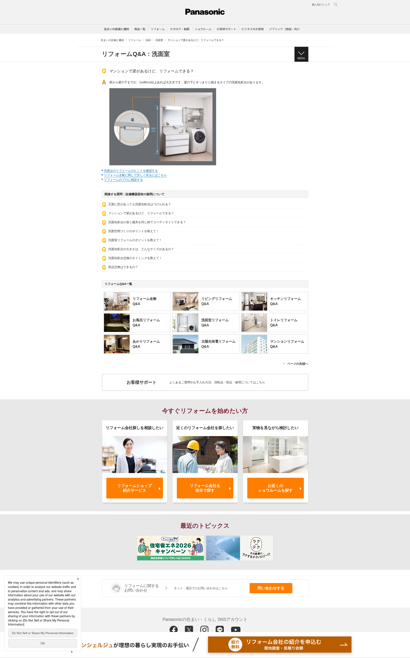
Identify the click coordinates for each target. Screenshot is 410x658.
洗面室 (159, 40)
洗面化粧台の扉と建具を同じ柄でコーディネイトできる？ (147, 222)
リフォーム (134, 40)
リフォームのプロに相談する (123, 179)
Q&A (148, 40)
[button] (139, 29)
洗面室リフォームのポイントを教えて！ (135, 240)
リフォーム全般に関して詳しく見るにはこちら (135, 175)
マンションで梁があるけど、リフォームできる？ (141, 213)
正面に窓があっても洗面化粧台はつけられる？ (139, 204)
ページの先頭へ (297, 363)
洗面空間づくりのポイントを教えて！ (133, 231)
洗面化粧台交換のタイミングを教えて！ (135, 258)
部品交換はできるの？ (123, 267)
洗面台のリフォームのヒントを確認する (131, 170)
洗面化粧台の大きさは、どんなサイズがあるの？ (141, 249)
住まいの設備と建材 (116, 29)
